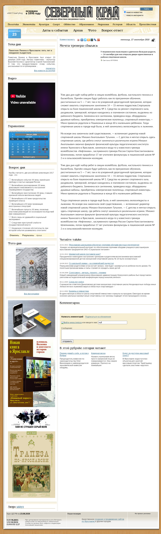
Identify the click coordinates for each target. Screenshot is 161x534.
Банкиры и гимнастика (79, 291)
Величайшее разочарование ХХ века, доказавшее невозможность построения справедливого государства (27, 187)
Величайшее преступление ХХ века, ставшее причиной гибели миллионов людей (30, 194)
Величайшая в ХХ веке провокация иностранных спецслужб (26, 205)
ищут (20, 507)
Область (131, 25)
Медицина (103, 25)
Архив (78, 30)
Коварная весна (98, 353)
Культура (44, 25)
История (117, 25)
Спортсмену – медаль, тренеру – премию (87, 273)
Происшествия (147, 25)
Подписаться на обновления (98, 317)
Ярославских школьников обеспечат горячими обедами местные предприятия (104, 245)
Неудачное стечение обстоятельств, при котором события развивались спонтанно (28, 229)
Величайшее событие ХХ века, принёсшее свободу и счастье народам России (29, 181)
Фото (92, 30)
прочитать (50, 68)
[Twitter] (85, 40)
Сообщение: (66, 328)
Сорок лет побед (76, 282)
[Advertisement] (79, 70)
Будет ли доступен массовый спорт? (136, 354)
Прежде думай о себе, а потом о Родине (74, 354)
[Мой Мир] (92, 40)
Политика (13, 25)
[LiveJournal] (95, 40)
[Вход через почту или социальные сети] (71, 322)
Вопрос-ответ (112, 30)
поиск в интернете (134, 15)
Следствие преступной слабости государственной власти (25, 224)
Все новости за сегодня (44, 71)
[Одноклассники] (88, 40)
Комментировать (67, 39)
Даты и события (55, 30)
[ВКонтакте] (82, 40)
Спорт (56, 25)
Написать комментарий (72, 317)
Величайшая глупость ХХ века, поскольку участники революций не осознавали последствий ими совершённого (31, 211)
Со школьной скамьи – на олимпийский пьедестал (91, 263)
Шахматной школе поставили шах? (85, 254)
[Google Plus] (98, 40)
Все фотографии (31, 294)
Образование (86, 25)
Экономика (28, 25)
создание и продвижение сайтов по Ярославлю (103, 520)
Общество (69, 25)
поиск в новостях (134, 12)
